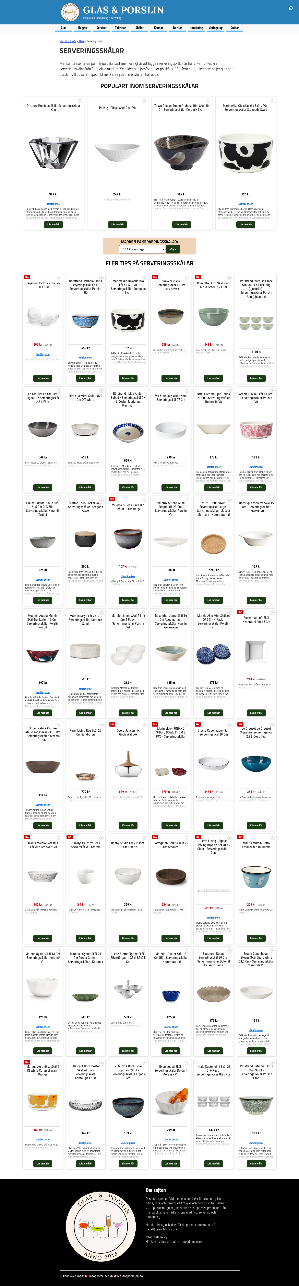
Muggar (82, 27)
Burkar (177, 27)
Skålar (139, 27)
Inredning (196, 27)
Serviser (101, 27)
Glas (63, 27)
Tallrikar (120, 27)
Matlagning (215, 27)
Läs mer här (53, 224)
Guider (234, 27)
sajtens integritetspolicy (187, 1242)
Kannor (158, 27)
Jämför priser (53, 203)
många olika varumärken (162, 1212)
